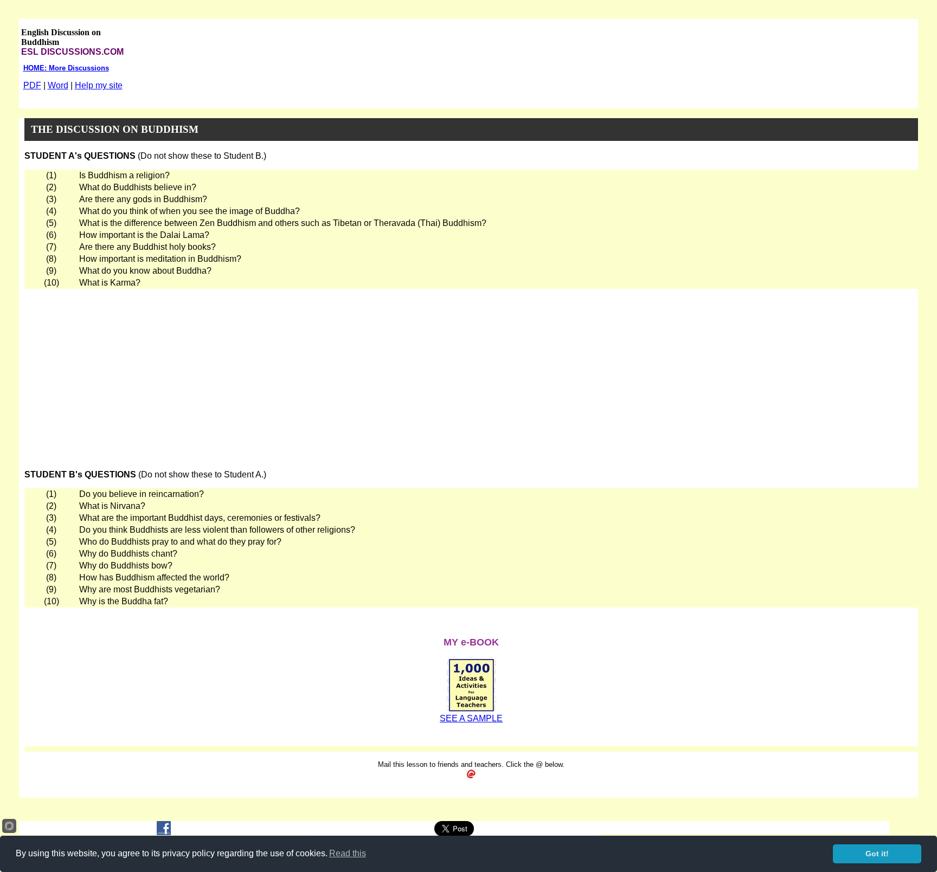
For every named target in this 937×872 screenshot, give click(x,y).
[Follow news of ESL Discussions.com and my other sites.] (164, 832)
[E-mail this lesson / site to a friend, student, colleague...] (471, 776)
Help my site (99, 85)
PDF (32, 85)
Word (58, 85)
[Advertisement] (471, 370)
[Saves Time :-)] (471, 710)
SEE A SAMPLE (471, 718)
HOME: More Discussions (66, 68)
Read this (347, 853)
